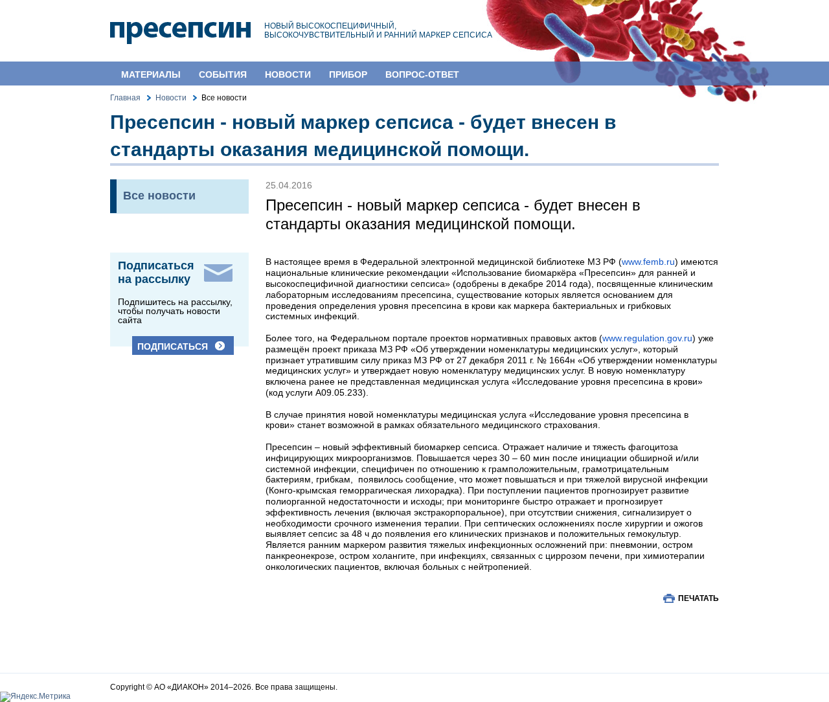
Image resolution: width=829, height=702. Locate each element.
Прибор (348, 74)
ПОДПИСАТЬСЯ (172, 346)
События (223, 74)
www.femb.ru (648, 261)
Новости (288, 74)
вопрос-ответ (422, 74)
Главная (125, 97)
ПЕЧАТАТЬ (698, 598)
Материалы (151, 74)
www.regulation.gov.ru (647, 338)
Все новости (159, 195)
